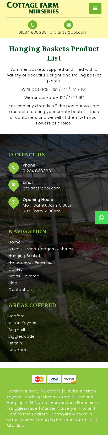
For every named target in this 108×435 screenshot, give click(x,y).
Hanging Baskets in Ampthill (66, 419)
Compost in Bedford (27, 414)
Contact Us (20, 289)
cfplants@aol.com (41, 188)
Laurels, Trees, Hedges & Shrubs (41, 249)
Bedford (16, 316)
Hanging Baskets (25, 255)
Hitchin (15, 343)
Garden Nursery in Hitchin (67, 408)
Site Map (15, 425)
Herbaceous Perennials (32, 262)
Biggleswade (21, 336)
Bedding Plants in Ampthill (51, 397)
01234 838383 (37, 171)
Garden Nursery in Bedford (34, 391)
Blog (12, 282)
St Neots (17, 350)
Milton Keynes (22, 322)
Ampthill (16, 329)
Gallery (15, 269)
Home (14, 242)
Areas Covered (24, 276)
